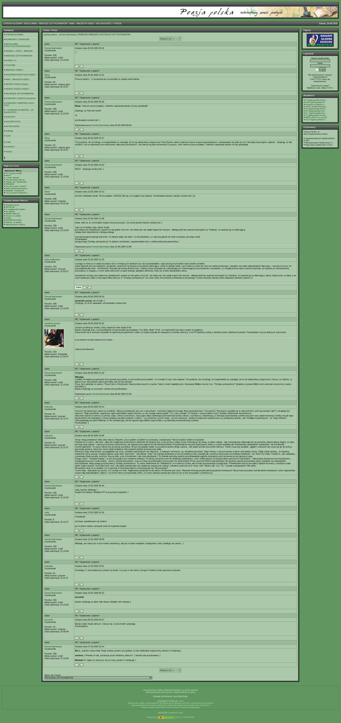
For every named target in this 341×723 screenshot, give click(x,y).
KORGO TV (11, 60)
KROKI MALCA (13, 214)
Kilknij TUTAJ (316, 79)
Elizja (47, 75)
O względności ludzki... (16, 209)
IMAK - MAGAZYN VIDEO (81, 23)
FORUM (117, 23)
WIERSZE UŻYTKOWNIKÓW (53, 23)
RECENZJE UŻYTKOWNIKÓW (19, 93)
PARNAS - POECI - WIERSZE (19, 51)
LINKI (8, 142)
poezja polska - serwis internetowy (60, 34)
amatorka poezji (52, 323)
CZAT (8, 136)
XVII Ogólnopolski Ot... (315, 102)
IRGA (47, 191)
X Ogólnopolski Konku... (316, 100)
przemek (49, 620)
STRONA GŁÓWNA (12, 23)
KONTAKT (10, 147)
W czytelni (10, 211)
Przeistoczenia (12, 205)
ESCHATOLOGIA (14, 220)
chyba (8, 218)
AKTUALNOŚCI (103, 23)
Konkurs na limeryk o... (315, 104)
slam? (8, 175)
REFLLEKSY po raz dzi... (316, 117)
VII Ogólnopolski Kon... (315, 111)
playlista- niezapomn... (16, 190)
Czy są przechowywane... (17, 193)
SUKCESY (10, 117)
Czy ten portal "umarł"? (16, 186)
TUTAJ (330, 88)
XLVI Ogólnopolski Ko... (316, 119)
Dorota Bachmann (53, 48)
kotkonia (49, 407)
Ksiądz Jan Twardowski (16, 182)
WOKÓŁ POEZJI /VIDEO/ (17, 89)
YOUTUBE (10, 65)
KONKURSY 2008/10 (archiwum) (21, 98)
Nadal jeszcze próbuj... (16, 224)
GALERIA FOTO (13, 121)
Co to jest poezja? (14, 173)
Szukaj (9, 151)
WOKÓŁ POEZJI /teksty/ (17, 84)
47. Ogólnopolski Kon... (316, 113)
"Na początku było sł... (16, 180)
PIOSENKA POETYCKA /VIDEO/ (21, 75)
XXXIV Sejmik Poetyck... (316, 106)
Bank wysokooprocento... (17, 188)
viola (47, 512)
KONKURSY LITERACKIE (17, 39)
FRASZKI (10, 184)
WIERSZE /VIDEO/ (14, 70)
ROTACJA (10, 207)
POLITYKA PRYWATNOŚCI (18, 46)
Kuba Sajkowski (52, 259)
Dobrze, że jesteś (14, 222)
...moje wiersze (12, 177)
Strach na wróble (13, 216)
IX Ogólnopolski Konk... (316, 109)
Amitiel (330, 145)
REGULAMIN (30, 23)
